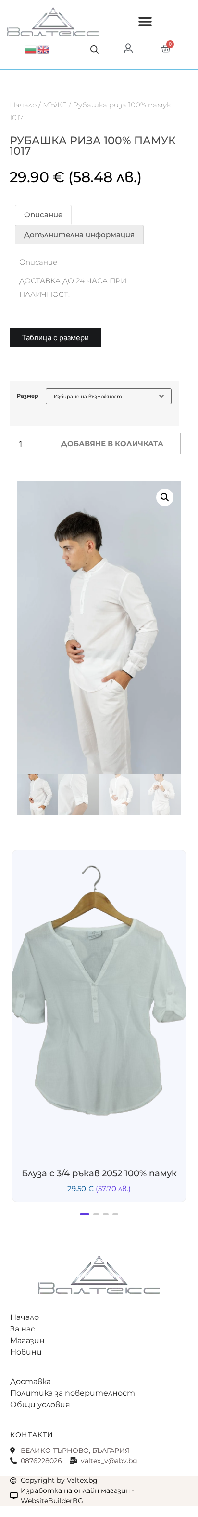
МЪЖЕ (55, 104)
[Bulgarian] (31, 48)
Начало (23, 104)
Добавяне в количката (112, 443)
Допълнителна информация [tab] (79, 234)
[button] (145, 22)
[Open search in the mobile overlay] (94, 49)
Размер (27, 396)
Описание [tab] (43, 214)
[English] (43, 48)
